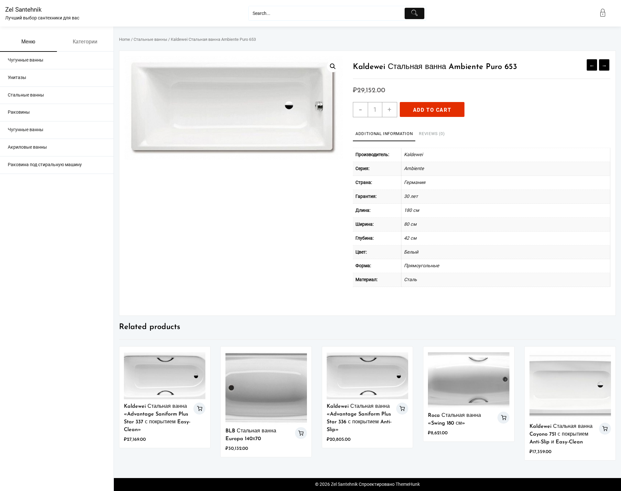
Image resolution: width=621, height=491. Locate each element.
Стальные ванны (150, 39)
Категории (85, 42)
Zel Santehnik (23, 9)
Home (124, 39)
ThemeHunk (408, 484)
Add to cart (432, 110)
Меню (28, 42)
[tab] (384, 134)
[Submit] (414, 13)
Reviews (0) (432, 133)
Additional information (384, 133)
